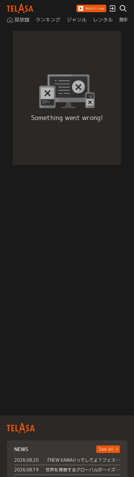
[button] (91, 8)
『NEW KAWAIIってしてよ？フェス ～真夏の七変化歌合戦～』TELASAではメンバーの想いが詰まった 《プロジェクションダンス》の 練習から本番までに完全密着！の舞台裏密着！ (82, 460)
